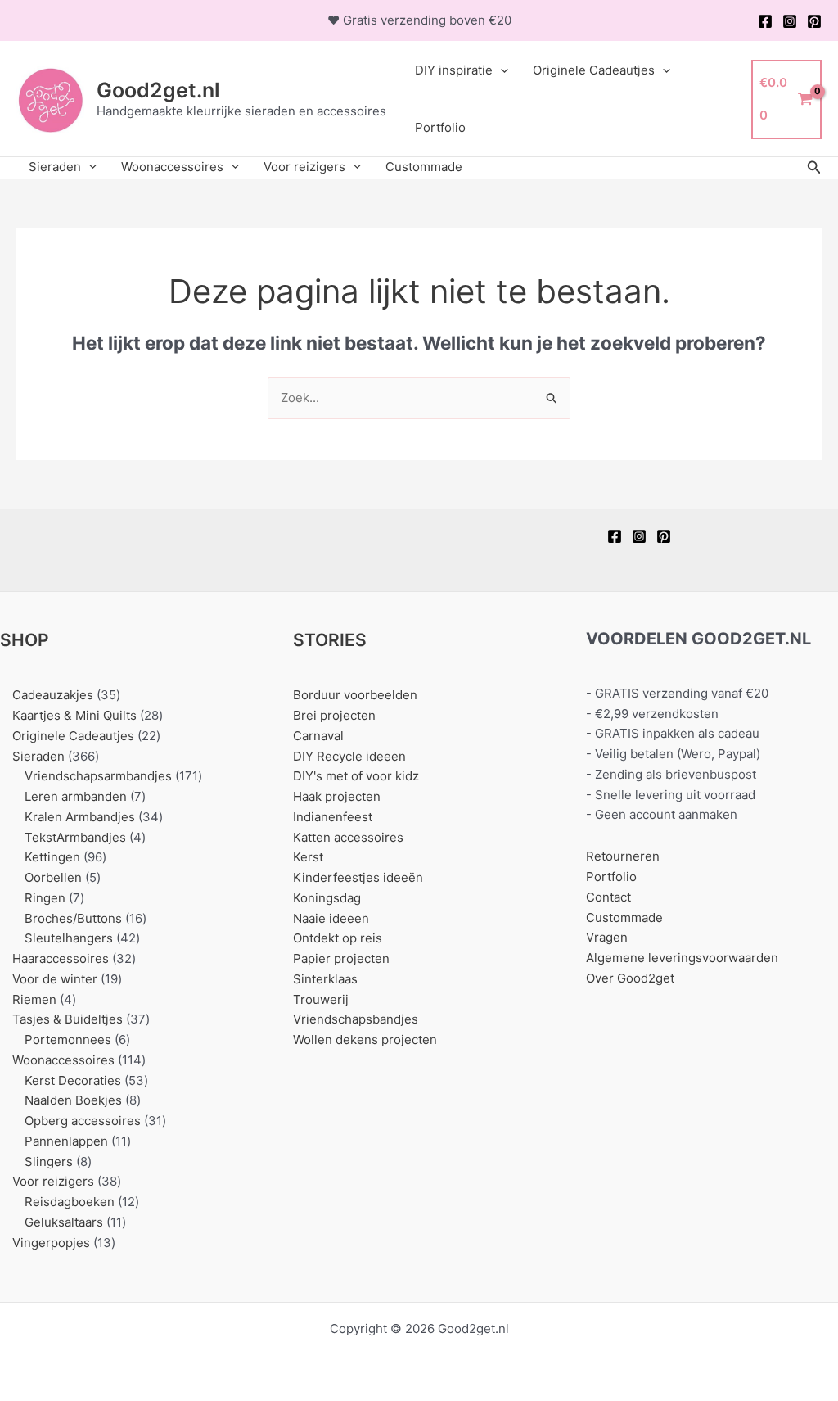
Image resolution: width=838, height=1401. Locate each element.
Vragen (607, 937)
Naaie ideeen (331, 918)
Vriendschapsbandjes (355, 1019)
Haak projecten (337, 796)
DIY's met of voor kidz (356, 776)
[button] (814, 167)
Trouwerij (321, 999)
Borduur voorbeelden (355, 695)
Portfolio (440, 127)
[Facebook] (765, 21)
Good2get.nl (158, 90)
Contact (608, 897)
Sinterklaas (325, 979)
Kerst (308, 857)
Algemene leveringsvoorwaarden (682, 957)
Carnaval (318, 735)
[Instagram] (789, 21)
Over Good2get (630, 978)
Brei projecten (334, 715)
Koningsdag (327, 898)
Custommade (423, 166)
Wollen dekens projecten (365, 1039)
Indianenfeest (332, 817)
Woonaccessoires (172, 166)
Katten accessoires (348, 837)
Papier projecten (341, 958)
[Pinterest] (814, 21)
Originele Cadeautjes (594, 70)
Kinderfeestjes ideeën (358, 877)
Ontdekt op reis (337, 938)
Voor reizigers (304, 166)
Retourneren (623, 856)
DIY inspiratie (454, 70)
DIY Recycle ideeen (349, 756)
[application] (500, 70)
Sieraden (55, 166)
